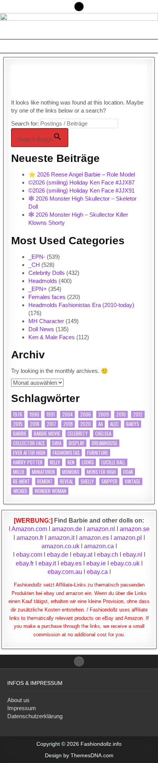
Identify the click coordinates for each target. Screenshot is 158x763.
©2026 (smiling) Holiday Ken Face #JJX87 (81, 182)
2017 (51, 424)
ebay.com (29, 554)
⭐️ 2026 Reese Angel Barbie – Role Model (81, 174)
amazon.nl (101, 529)
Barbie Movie (47, 433)
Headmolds (42, 281)
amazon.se (135, 529)
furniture (97, 452)
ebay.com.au (65, 572)
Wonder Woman (50, 491)
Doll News (41, 329)
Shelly (87, 481)
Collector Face (29, 443)
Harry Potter (28, 462)
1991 (50, 414)
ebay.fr (25, 563)
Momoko (70, 471)
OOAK (128, 471)
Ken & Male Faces (51, 337)
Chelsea (103, 433)
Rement (45, 481)
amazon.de (67, 529)
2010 (121, 414)
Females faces (47, 297)
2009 (103, 414)
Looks (88, 462)
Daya (56, 443)
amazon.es (94, 537)
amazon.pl (128, 537)
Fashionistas (66, 452)
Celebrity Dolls (46, 273)
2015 (18, 424)
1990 (34, 414)
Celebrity (77, 433)
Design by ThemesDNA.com (79, 755)
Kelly (55, 462)
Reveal (66, 481)
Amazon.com (29, 529)
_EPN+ (37, 289)
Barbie (19, 433)
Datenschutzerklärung (35, 716)
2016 (35, 424)
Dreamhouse (104, 443)
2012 (138, 414)
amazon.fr (29, 537)
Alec (114, 424)
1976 (17, 414)
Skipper (109, 481)
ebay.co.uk (125, 563)
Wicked (20, 491)
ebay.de (57, 554)
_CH (34, 264)
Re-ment (21, 481)
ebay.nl (133, 554)
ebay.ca (97, 572)
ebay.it (47, 563)
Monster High (101, 471)
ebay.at (82, 554)
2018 (68, 424)
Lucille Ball (113, 462)
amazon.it (61, 537)
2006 (85, 414)
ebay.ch (107, 554)
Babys (132, 424)
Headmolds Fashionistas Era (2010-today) (81, 305)
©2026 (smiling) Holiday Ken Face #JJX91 (81, 190)
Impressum (21, 708)
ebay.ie (96, 563)
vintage (132, 481)
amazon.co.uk (60, 546)
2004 (67, 414)
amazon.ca (99, 546)
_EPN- (36, 256)
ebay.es (71, 563)
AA (100, 424)
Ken (70, 462)
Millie (19, 471)
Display (76, 443)
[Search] (79, 6)
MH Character (46, 321)
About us (18, 700)
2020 (85, 424)
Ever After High (29, 452)
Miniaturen (43, 471)
